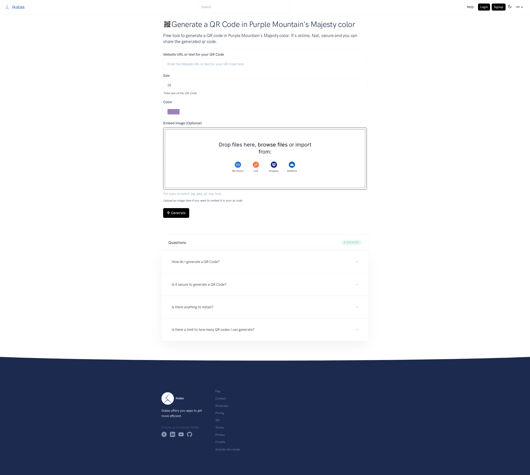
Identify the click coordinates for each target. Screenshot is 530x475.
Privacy (220, 435)
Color (167, 102)
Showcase (221, 406)
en (518, 7)
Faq (217, 391)
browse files (273, 144)
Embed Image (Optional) (182, 123)
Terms (219, 427)
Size (166, 75)
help (470, 7)
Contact (220, 398)
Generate (178, 213)
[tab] (238, 167)
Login (484, 7)
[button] (265, 243)
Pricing (219, 413)
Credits (220, 442)
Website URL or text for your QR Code (193, 54)
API (217, 420)
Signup (498, 7)
